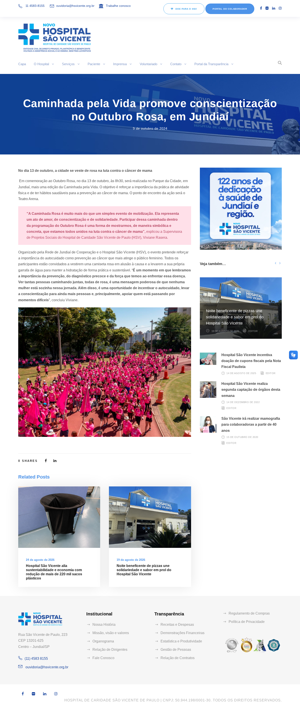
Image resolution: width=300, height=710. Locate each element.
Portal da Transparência (211, 64)
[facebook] (261, 8)
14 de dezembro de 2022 (243, 402)
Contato (175, 64)
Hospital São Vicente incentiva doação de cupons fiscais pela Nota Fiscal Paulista (251, 361)
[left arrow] (275, 263)
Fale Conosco (103, 658)
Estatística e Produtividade (181, 641)
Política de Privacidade (247, 622)
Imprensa (120, 64)
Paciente (94, 64)
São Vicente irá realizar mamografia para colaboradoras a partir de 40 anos (250, 424)
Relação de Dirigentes (109, 649)
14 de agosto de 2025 (241, 373)
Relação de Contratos (178, 658)
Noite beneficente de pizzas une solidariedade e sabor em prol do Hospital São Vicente (144, 570)
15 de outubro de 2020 (242, 437)
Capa (22, 64)
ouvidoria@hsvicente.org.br (75, 5)
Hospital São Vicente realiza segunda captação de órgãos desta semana (250, 389)
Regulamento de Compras (249, 613)
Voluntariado (148, 64)
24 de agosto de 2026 (40, 559)
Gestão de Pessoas (176, 649)
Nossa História (104, 624)
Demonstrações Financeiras (182, 633)
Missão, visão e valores (110, 633)
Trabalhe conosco (118, 5)
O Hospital (41, 64)
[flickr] (267, 8)
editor (253, 331)
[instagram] (280, 8)
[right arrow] (280, 263)
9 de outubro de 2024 (150, 128)
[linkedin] (273, 8)
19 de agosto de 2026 (131, 559)
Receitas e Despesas (177, 624)
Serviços (68, 64)
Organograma (103, 641)
